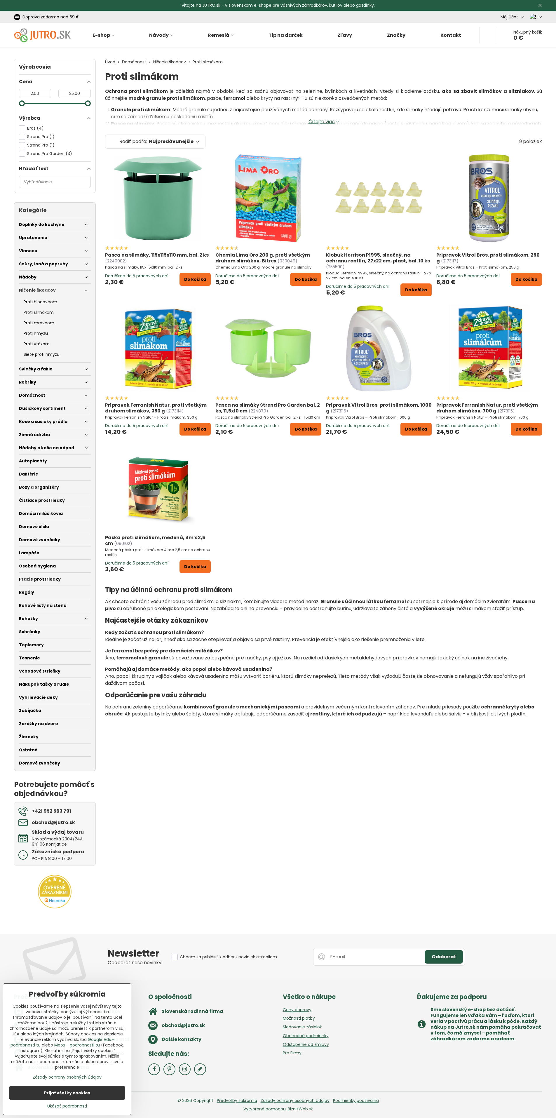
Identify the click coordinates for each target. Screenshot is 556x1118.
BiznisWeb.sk (300, 1109)
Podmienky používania (356, 1100)
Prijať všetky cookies (67, 1093)
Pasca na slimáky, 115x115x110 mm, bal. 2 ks (157, 255)
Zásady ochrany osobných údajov (295, 1100)
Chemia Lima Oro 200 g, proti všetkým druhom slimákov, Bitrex (262, 258)
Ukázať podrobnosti (67, 1106)
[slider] (22, 103)
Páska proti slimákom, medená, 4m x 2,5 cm (155, 540)
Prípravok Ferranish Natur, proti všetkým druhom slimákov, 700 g (487, 408)
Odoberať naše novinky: (135, 962)
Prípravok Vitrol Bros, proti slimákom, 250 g (488, 258)
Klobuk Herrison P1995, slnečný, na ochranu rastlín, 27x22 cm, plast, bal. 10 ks (378, 258)
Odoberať (444, 956)
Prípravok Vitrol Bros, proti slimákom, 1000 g (379, 408)
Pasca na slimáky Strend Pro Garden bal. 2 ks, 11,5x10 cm (267, 408)
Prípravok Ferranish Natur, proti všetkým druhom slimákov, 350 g (156, 408)
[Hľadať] (488, 35)
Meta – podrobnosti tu (77, 1045)
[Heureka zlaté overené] (55, 907)
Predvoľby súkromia (237, 1100)
